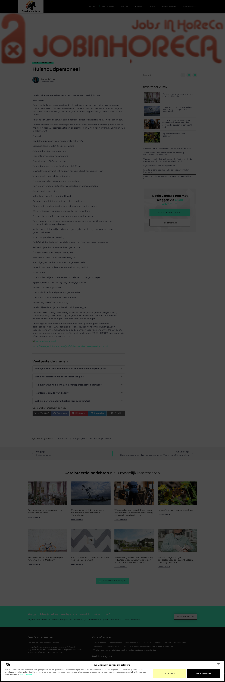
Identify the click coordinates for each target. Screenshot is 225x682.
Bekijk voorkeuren (203, 673)
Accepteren (170, 673)
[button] (218, 665)
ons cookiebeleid (26, 674)
